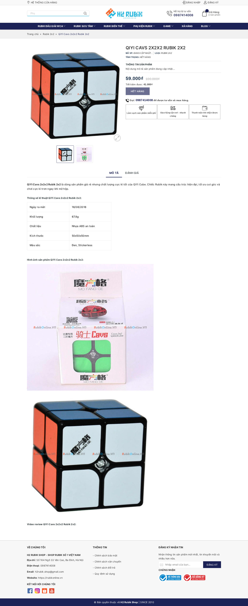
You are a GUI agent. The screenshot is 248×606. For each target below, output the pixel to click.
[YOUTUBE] (52, 590)
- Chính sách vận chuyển (107, 561)
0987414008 (184, 15)
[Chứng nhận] (170, 577)
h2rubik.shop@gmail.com (49, 571)
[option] (74, 94)
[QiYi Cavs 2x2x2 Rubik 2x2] (117, 138)
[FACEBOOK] (30, 590)
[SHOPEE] (44, 590)
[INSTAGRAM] (37, 590)
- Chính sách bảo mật (105, 555)
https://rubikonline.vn (50, 577)
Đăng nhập (193, 2)
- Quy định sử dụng (104, 573)
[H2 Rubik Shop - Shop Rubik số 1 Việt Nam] (124, 13)
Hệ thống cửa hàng (44, 2)
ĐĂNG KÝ (212, 564)
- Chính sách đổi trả (104, 567)
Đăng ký (213, 2)
